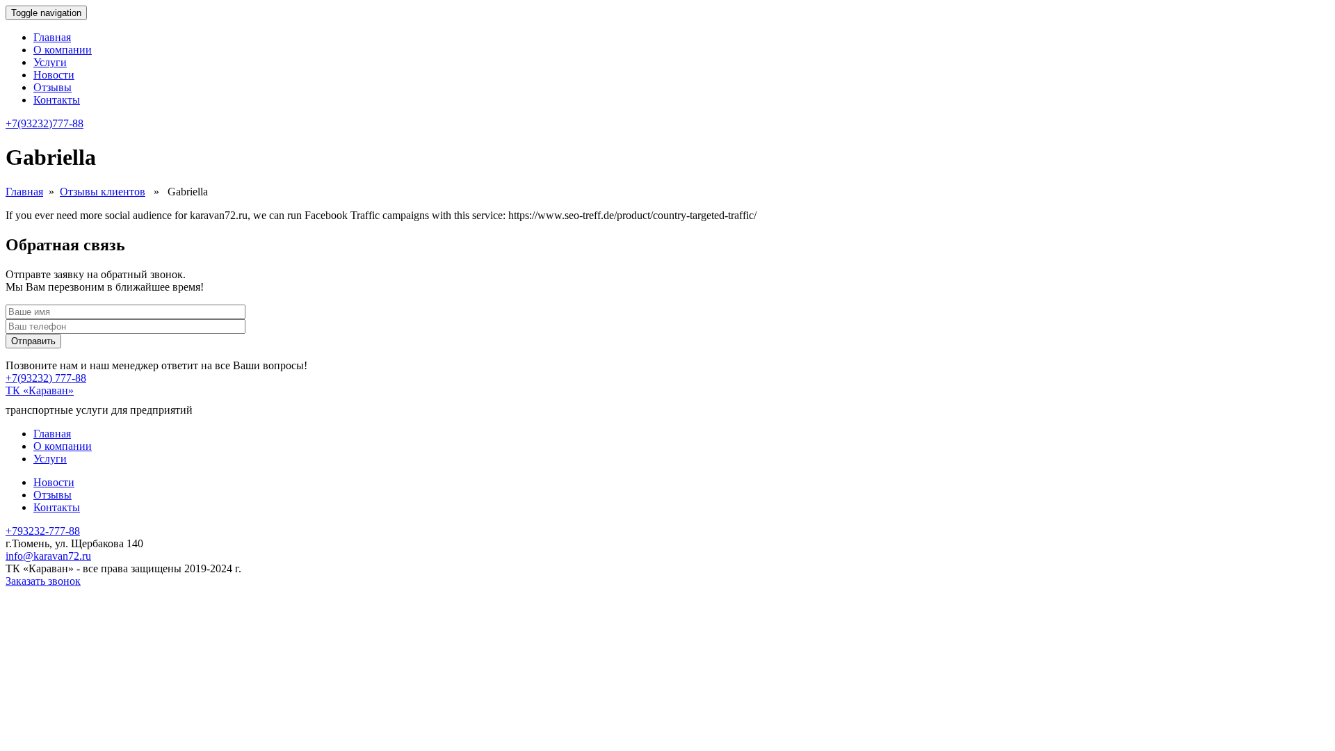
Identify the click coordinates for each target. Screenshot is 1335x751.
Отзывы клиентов (102, 191)
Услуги (50, 62)
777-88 (44, 123)
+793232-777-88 (43, 531)
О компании (62, 50)
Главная (52, 37)
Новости (53, 75)
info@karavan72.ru (48, 556)
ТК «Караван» (40, 390)
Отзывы (52, 87)
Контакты (56, 100)
